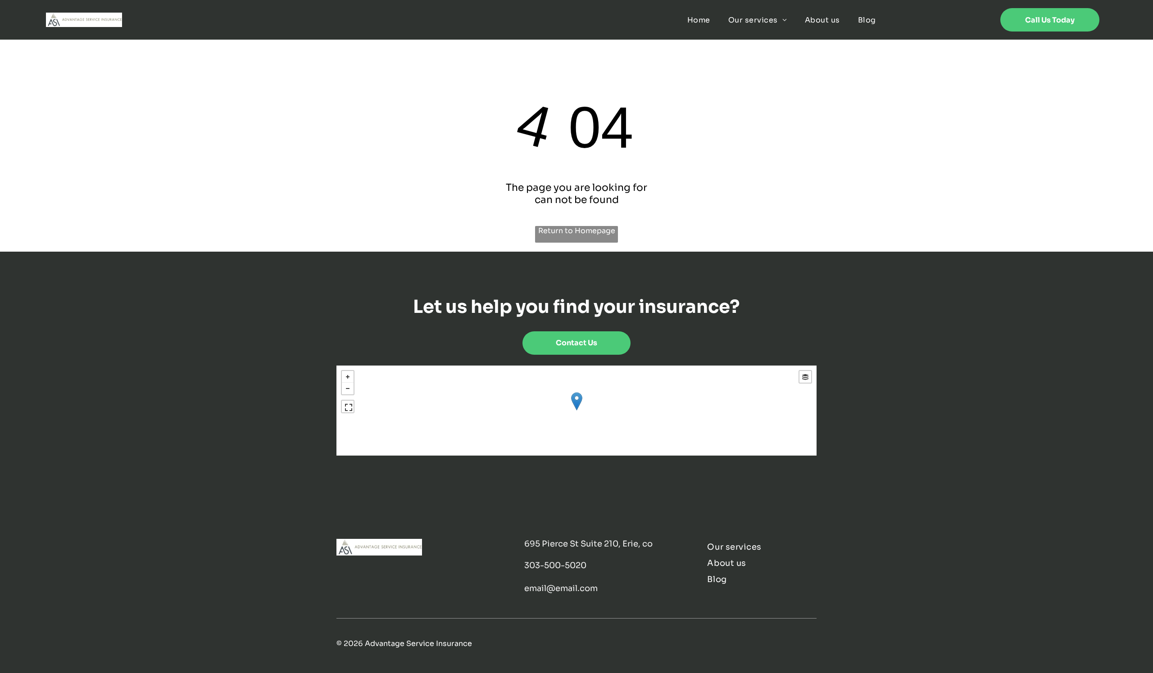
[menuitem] (698, 20)
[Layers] (805, 377)
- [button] (348, 388)
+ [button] (348, 377)
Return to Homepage (576, 230)
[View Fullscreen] (348, 406)
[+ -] (576, 411)
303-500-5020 (555, 565)
